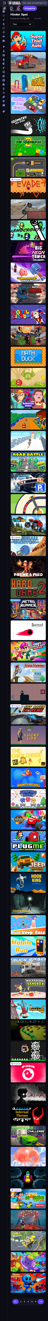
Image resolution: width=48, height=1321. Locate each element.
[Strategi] (3, 101)
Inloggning (30, 8)
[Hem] (3, 11)
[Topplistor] (3, 41)
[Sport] (3, 97)
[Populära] (3, 24)
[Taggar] (3, 111)
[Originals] (3, 32)
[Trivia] (3, 105)
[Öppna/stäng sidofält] (4, 3)
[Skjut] (3, 93)
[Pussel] (3, 84)
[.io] (3, 63)
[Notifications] (18, 8)
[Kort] (3, 76)
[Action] (3, 47)
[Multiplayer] (3, 36)
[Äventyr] (3, 55)
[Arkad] (3, 51)
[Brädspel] (3, 59)
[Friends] (4, 8)
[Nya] (3, 20)
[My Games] (11, 8)
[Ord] (3, 80)
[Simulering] (3, 88)
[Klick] (3, 68)
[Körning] (3, 72)
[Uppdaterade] (3, 28)
